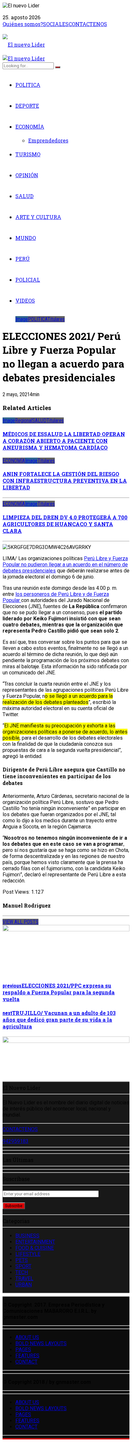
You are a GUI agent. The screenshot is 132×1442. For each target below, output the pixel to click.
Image (21, 319)
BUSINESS (27, 1236)
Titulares (56, 319)
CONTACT (26, 1362)
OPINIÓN (26, 175)
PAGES (23, 1349)
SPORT (23, 1266)
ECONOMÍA (29, 126)
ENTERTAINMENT (35, 1242)
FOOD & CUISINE (34, 1248)
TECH (21, 1272)
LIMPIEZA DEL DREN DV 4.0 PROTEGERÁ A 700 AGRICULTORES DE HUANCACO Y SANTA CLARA (65, 524)
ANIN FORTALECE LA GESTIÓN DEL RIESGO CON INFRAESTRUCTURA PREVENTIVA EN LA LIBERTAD (65, 480)
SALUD (24, 196)
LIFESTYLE (27, 1254)
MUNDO (25, 237)
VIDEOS (25, 300)
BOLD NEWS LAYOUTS (41, 1343)
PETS (21, 1260)
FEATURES (27, 1356)
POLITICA (27, 84)
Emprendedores (48, 140)
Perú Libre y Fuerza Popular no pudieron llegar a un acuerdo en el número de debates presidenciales (65, 564)
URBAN (23, 1285)
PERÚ (22, 258)
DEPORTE (27, 105)
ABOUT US (27, 1337)
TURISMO (27, 154)
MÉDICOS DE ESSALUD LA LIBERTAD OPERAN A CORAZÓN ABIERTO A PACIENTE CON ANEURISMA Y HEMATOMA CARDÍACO (64, 441)
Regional (23, 420)
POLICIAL (27, 279)
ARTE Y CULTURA (38, 217)
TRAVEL (24, 1278)
